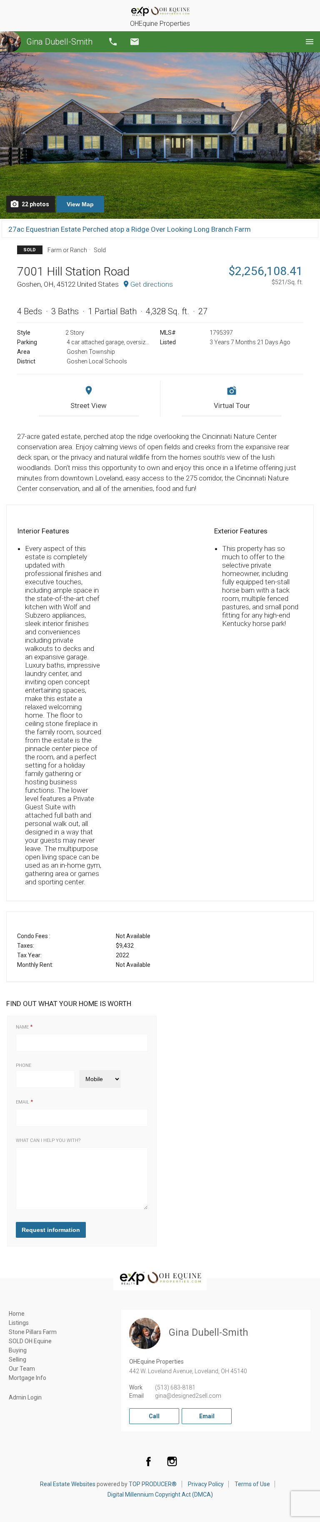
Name (22, 1027)
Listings (19, 1322)
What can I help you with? (48, 1140)
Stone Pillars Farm (33, 1332)
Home (17, 1313)
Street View (88, 405)
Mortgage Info (27, 1377)
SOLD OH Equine (30, 1341)
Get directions (151, 284)
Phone (23, 1065)
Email (134, 41)
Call (112, 41)
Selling (17, 1359)
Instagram (172, 1461)
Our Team (22, 1368)
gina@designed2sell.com (188, 1395)
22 (35, 204)
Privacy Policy (206, 1484)
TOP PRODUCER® (153, 1484)
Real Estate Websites (67, 1484)
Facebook (148, 1461)
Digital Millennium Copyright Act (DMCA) (160, 1494)
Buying (18, 1350)
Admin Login (25, 1397)
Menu (309, 41)
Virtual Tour (232, 405)
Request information (51, 1230)
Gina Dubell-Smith (59, 42)
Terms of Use (252, 1484)
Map (80, 204)
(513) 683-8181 (175, 1387)
